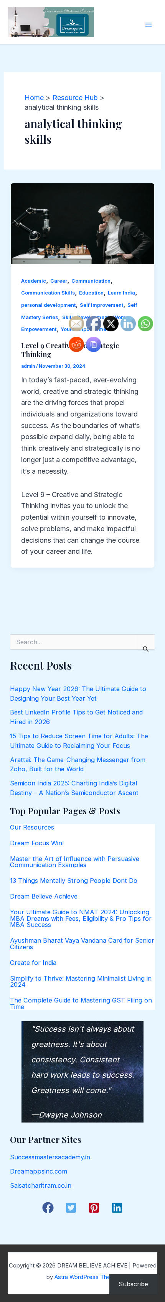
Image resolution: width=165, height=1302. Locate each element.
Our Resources (32, 827)
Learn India (121, 293)
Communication (91, 281)
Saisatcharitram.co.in (40, 1185)
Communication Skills (48, 293)
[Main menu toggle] (148, 25)
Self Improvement (101, 305)
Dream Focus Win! (37, 843)
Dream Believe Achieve (44, 896)
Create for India (33, 962)
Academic (33, 281)
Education (91, 293)
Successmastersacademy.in (50, 1157)
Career (58, 281)
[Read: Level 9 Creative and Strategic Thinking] (83, 223)
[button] (48, 1207)
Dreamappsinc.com (38, 1171)
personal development (48, 305)
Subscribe (133, 1284)
